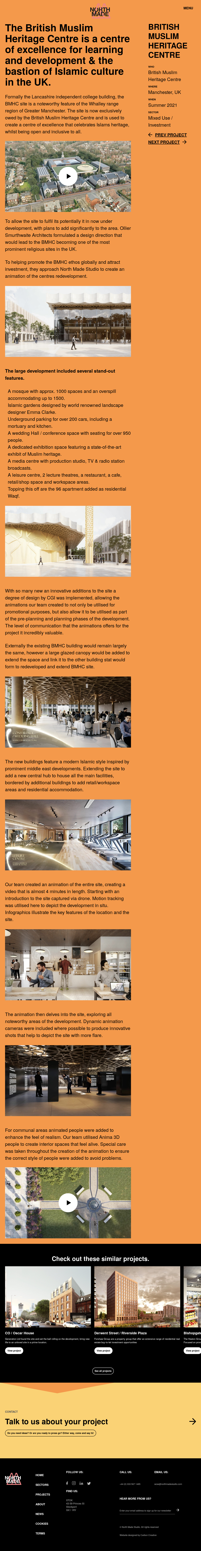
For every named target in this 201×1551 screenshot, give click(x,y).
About (40, 1504)
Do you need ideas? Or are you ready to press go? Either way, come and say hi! (50, 1433)
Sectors (42, 1485)
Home (40, 1475)
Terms (40, 1533)
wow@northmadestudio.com (168, 1484)
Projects (43, 1494)
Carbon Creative (149, 1535)
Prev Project (171, 135)
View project (14, 1350)
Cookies (42, 1524)
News (40, 1514)
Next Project (164, 142)
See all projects (103, 1370)
